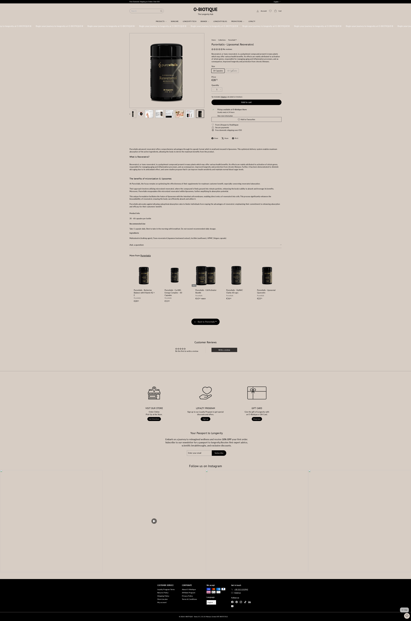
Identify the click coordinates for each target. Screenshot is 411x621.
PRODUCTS (160, 21)
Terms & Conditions (189, 599)
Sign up (205, 419)
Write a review (224, 350)
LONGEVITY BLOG (220, 21)
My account (162, 602)
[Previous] (131, 114)
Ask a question (137, 244)
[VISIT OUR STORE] (154, 393)
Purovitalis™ (232, 40)
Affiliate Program (188, 593)
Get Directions (154, 419)
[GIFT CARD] (256, 393)
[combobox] (147, 11)
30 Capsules (218, 71)
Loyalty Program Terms (166, 589)
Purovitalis (145, 255)
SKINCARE (175, 21)
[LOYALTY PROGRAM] (205, 393)
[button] (216, 49)
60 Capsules (233, 71)
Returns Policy (162, 593)
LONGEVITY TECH (189, 21)
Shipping (223, 97)
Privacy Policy (187, 596)
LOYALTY (252, 21)
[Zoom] (167, 70)
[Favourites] (270, 11)
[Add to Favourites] (157, 271)
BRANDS (204, 21)
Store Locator (162, 599)
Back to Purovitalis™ (207, 321)
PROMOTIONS (237, 21)
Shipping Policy (163, 596)
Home (213, 40)
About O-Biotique (189, 589)
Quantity (215, 85)
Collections (222, 40)
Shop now (256, 419)
